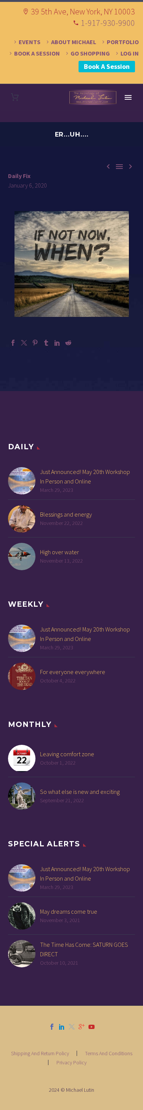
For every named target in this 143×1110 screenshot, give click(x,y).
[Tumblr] (46, 343)
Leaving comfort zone (67, 754)
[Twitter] (24, 343)
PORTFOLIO (123, 42)
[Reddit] (68, 343)
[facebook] (52, 1027)
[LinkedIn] (57, 343)
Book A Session (107, 66)
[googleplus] (82, 1027)
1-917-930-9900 (108, 22)
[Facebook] (13, 343)
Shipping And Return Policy (40, 1053)
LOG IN (130, 53)
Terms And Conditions (108, 1053)
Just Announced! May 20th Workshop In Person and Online (85, 476)
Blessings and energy (66, 514)
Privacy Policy (71, 1062)
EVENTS (29, 42)
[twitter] (72, 1027)
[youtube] (91, 1027)
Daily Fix (19, 176)
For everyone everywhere (72, 672)
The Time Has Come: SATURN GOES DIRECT (84, 949)
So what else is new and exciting (80, 791)
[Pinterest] (35, 343)
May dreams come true (68, 911)
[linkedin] (62, 1027)
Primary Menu (128, 97)
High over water (59, 552)
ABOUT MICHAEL (73, 42)
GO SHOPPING (90, 53)
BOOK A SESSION (37, 53)
